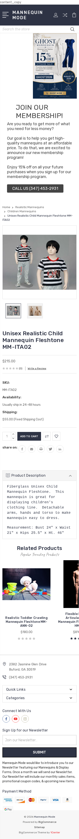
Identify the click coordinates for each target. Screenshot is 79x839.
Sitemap (39, 827)
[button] (35, 188)
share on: (9, 447)
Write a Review (37, 368)
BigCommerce (47, 822)
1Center (55, 832)
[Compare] (65, 16)
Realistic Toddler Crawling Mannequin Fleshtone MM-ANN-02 (26, 622)
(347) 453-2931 (20, 677)
